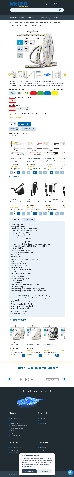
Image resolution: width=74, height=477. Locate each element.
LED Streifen (14, 450)
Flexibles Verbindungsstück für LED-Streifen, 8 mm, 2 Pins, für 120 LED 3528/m (34, 160)
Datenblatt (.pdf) (14, 133)
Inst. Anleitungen (45, 421)
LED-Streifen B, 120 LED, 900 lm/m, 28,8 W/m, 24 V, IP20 (50, 343)
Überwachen (26, 129)
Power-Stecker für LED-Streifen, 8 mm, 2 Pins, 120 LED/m (50, 160)
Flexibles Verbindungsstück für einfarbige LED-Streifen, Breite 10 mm (17, 160)
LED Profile (14, 452)
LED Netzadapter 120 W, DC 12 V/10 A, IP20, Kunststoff (34, 200)
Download (40, 17)
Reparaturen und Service (18, 433)
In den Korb (22, 124)
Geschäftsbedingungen (18, 428)
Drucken (24, 133)
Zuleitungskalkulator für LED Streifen (37, 391)
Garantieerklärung (16, 423)
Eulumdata (43, 423)
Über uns (42, 450)
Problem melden (16, 435)
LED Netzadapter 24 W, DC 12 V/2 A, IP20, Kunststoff (51, 200)
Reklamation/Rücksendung (19, 425)
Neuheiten (13, 17)
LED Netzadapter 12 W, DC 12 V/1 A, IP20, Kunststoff (17, 200)
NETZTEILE (14, 176)
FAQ (41, 452)
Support (13, 430)
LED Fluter (14, 455)
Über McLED (30, 17)
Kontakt (21, 17)
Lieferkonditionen (16, 418)
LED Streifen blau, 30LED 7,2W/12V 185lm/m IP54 (16, 343)
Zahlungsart (14, 421)
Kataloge (42, 418)
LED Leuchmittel (16, 447)
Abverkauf (55, 17)
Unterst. (12, 129)
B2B (47, 17)
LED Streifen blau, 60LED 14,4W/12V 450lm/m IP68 (33, 343)
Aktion (13, 23)
